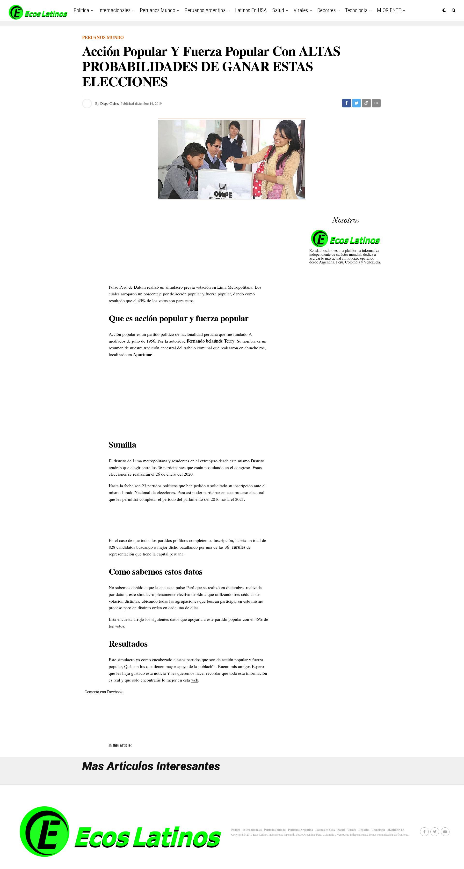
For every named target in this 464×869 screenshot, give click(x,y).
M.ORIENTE (389, 10)
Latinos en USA (251, 10)
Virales (301, 10)
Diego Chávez (109, 103)
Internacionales (114, 10)
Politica (81, 10)
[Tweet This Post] (356, 103)
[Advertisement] (188, 245)
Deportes (326, 10)
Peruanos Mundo (157, 10)
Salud (278, 10)
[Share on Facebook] (346, 103)
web (194, 680)
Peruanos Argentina (205, 10)
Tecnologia (356, 10)
